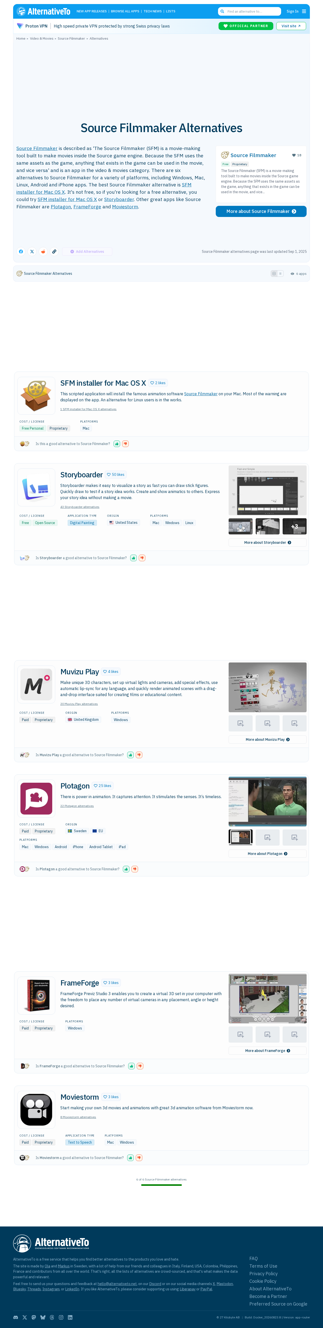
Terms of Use (263, 1266)
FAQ (253, 1258)
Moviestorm (125, 206)
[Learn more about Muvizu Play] (36, 684)
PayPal (206, 1289)
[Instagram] (61, 1317)
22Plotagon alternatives (77, 806)
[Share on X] (32, 251)
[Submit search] (222, 11)
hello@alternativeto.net (117, 1283)
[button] (158, 383)
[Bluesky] (42, 1317)
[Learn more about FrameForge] (36, 996)
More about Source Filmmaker (258, 211)
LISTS (170, 11)
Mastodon (225, 1283)
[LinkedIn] (70, 1317)
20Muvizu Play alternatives (79, 704)
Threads (34, 1289)
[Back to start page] (46, 11)
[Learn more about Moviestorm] (36, 1110)
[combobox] (249, 11)
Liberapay (188, 1289)
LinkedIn (72, 1289)
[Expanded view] (274, 273)
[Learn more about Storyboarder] (36, 487)
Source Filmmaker (37, 148)
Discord (155, 1283)
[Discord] (15, 1317)
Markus (64, 1266)
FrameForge (87, 206)
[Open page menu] (304, 11)
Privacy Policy (263, 1273)
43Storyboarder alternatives (79, 507)
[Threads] (52, 1317)
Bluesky (19, 1289)
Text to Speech (80, 1142)
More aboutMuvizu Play (265, 739)
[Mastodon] (33, 1317)
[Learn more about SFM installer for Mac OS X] (36, 396)
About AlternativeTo (270, 1289)
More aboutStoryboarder (265, 542)
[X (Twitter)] (24, 1317)
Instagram (51, 1289)
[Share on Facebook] (20, 251)
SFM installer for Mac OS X (67, 199)
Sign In (293, 11)
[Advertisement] (161, 78)
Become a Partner (268, 1296)
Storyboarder (119, 199)
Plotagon (61, 206)
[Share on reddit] (43, 251)
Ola (47, 1266)
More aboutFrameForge (265, 1050)
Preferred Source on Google (278, 1304)
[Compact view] (280, 273)
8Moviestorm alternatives (78, 1117)
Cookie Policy (262, 1281)
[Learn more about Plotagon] (36, 799)
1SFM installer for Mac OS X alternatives (88, 409)
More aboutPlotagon (265, 853)
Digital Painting (82, 523)
